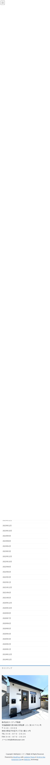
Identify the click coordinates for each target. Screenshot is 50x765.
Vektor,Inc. (27, 759)
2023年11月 (7, 526)
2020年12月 (7, 603)
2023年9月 (7, 536)
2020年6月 (7, 623)
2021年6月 (7, 593)
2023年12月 (7, 520)
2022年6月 (7, 572)
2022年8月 (7, 567)
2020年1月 (7, 649)
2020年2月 (7, 644)
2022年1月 (7, 582)
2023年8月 (7, 541)
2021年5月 (7, 598)
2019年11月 (7, 659)
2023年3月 (7, 551)
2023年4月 (7, 546)
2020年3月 (7, 639)
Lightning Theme (29, 757)
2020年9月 (7, 613)
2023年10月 (7, 531)
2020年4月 (7, 634)
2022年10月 (7, 562)
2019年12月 (7, 654)
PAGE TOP (46, 740)
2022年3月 (7, 577)
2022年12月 (7, 556)
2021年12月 (7, 587)
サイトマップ (7, 668)
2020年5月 (7, 629)
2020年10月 (7, 608)
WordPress (16, 757)
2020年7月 (7, 618)
